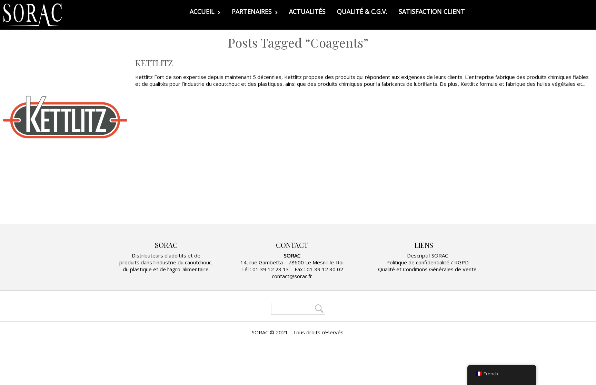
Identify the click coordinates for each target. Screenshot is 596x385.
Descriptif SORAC (427, 255)
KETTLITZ (154, 62)
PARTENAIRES (252, 11)
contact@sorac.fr (292, 276)
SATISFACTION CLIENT (432, 11)
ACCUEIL (202, 11)
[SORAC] (32, 14)
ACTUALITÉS (307, 11)
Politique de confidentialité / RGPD (427, 262)
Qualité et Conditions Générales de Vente (427, 269)
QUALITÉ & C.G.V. (362, 11)
